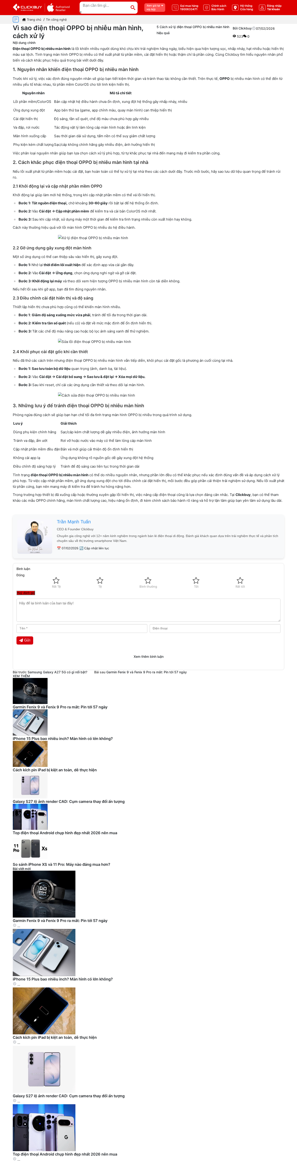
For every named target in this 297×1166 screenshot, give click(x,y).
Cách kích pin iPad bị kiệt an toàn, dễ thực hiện (55, 770)
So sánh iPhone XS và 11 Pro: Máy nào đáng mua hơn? (61, 864)
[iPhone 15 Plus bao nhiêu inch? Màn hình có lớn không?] (44, 975)
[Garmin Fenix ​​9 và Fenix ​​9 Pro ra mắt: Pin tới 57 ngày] (44, 916)
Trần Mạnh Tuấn (74, 521)
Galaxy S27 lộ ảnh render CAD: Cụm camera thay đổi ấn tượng (69, 801)
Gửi (27, 640)
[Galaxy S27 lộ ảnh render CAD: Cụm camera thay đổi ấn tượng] (44, 1092)
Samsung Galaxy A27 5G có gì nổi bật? (57, 672)
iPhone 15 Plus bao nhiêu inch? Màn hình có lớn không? (63, 738)
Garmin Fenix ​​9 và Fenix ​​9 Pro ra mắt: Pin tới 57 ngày (146, 672)
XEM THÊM (21, 676)
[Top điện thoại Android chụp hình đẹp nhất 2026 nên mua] (44, 1150)
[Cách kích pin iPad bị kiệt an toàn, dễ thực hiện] (44, 1033)
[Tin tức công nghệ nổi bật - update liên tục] (30, 703)
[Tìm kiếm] (133, 7)
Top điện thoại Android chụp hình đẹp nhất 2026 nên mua (65, 833)
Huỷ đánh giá (26, 593)
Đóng (20, 575)
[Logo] (41, 7)
